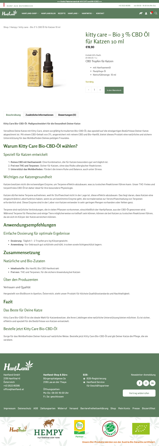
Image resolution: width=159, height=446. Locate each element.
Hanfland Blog (48, 13)
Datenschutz (24, 408)
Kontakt (100, 13)
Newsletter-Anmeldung (143, 374)
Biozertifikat (148, 408)
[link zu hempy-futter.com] (141, 13)
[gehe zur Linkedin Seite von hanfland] (146, 383)
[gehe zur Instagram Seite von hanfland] (153, 383)
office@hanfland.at (13, 389)
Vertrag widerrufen (139, 393)
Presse (136, 408)
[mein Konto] (146, 13)
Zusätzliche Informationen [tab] (39, 114)
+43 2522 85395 (124, 6)
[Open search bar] (156, 13)
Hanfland (72, 13)
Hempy (13, 27)
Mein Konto (124, 408)
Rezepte (62, 13)
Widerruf (62, 408)
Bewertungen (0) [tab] (67, 114)
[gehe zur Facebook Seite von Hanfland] (140, 383)
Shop (5, 27)
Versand (73, 408)
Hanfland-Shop (29, 13)
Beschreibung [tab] (13, 114)
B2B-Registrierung (96, 378)
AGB (35, 408)
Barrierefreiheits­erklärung (94, 408)
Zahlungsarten (47, 408)
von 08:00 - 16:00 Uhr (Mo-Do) (145, 6)
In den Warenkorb (114, 90)
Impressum (9, 408)
